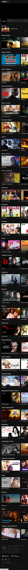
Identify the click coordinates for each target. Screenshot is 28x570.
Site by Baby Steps (22, 566)
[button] (14, 29)
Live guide (4, 545)
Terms (8, 547)
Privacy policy (15, 547)
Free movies (16, 545)
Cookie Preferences (4, 569)
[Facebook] (6, 560)
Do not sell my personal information (10, 552)
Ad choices (16, 549)
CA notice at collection (7, 549)
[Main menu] (25, 1)
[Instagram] (3, 560)
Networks (4, 547)
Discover (10, 545)
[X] (9, 560)
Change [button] (8, 562)
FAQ (21, 549)
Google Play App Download (15, 556)
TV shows (22, 545)
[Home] (5, 1)
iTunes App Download (6, 556)
